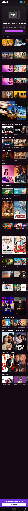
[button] (3, 509)
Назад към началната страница (14, 30)
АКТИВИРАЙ (14, 504)
